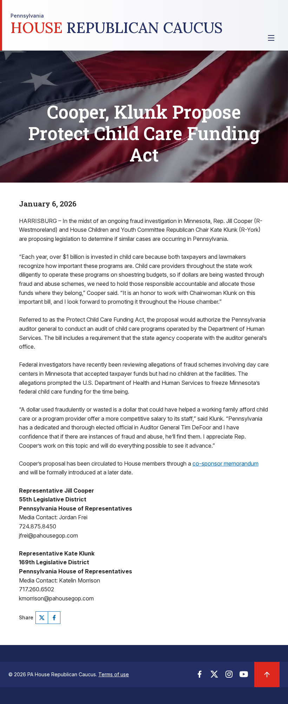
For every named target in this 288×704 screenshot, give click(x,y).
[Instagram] (229, 676)
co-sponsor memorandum (225, 463)
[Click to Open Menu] (271, 38)
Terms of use (113, 674)
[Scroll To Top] (267, 674)
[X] (41, 617)
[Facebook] (54, 617)
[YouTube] (244, 676)
